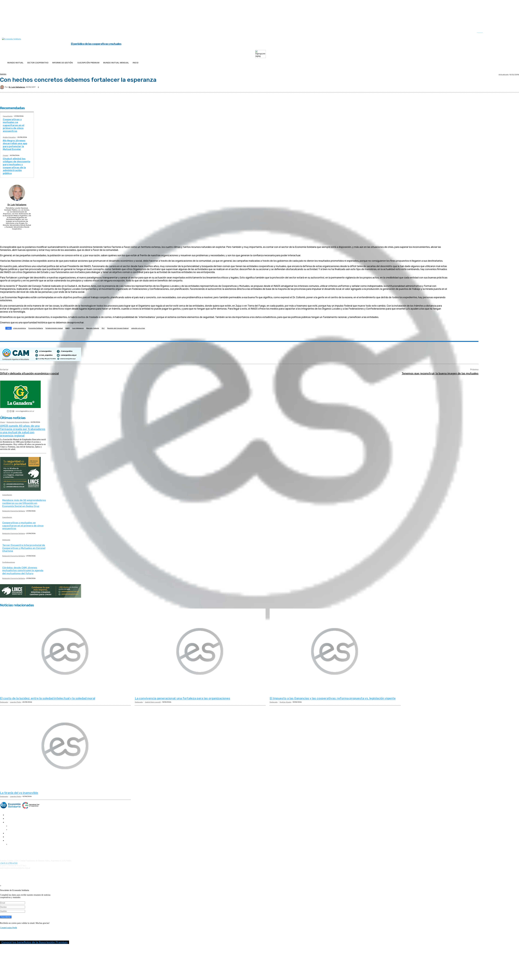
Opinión (3, 74)
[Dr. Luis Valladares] (2, 87)
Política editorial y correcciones (12, 851)
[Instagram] (497, 32)
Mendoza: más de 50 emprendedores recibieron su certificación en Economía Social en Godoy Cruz (24, 503)
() (117, 872)
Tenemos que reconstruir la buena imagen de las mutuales (440, 373)
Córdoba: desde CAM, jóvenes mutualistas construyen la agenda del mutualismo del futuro (22, 570)
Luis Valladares (78, 328)
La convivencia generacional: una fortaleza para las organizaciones (182, 698)
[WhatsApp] (47, 335)
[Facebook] (491, 32)
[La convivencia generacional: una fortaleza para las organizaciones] (200, 652)
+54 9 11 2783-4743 (8, 863)
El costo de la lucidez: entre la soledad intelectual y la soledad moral (47, 698)
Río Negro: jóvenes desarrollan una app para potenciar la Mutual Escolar (15, 145)
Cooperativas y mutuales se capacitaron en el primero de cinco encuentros (13, 125)
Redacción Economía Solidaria (18, 422)
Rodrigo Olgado (285, 702)
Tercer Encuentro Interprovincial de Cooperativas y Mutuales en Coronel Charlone (23, 548)
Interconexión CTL (158, 872)
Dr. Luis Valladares (17, 87)
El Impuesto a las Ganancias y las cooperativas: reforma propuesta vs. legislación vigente (333, 698)
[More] (67, 335)
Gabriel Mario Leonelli (153, 702)
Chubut (5, 155)
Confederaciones (8, 562)
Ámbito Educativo (9, 137)
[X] (508, 32)
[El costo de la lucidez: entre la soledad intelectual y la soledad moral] (65, 652)
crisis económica (19, 328)
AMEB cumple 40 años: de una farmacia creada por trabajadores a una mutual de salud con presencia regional (22, 430)
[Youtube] (513, 32)
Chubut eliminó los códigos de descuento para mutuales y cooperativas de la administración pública (16, 166)
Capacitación (8, 116)
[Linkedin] (502, 32)
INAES (67, 328)
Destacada (6, 540)
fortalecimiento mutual (54, 328)
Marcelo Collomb (92, 328)
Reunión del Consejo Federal (118, 328)
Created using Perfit (8, 927)
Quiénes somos (5, 849)
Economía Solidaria (36, 328)
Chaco (2, 422)
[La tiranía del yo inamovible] (65, 746)
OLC (103, 328)
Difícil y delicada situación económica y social (29, 373)
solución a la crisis (138, 328)
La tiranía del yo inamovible (19, 793)
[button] (482, 32)
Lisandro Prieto (15, 702)
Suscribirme (5, 917)
